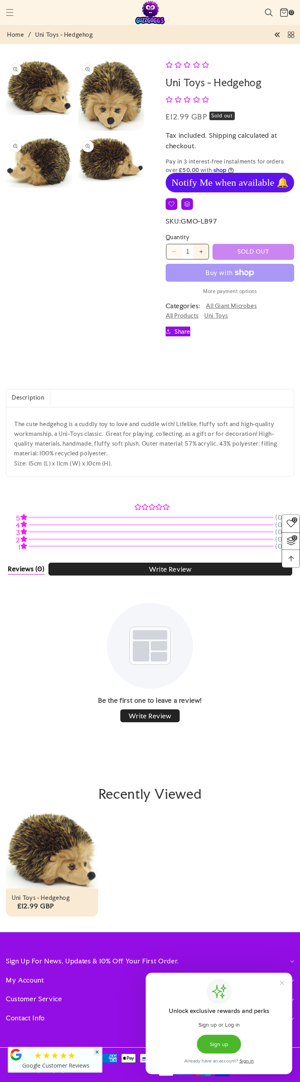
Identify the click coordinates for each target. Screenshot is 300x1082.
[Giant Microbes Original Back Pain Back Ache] (277, 34)
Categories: (183, 306)
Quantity (177, 237)
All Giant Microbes (231, 305)
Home (15, 34)
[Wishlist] (171, 204)
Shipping (222, 135)
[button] (14, 12)
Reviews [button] (26, 569)
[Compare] (187, 204)
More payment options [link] (230, 291)
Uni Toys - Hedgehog (41, 897)
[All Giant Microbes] (291, 34)
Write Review (170, 569)
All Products (182, 315)
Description (28, 397)
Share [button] (182, 331)
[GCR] (16, 1055)
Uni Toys (216, 315)
